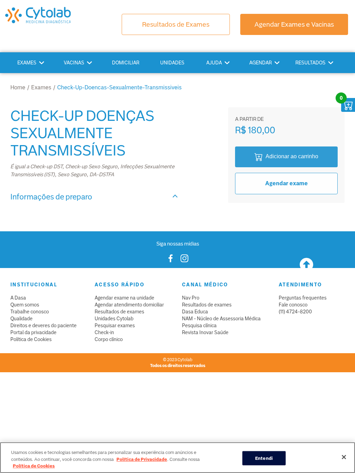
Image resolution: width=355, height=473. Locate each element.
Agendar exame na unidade (124, 298)
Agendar (260, 62)
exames (41, 87)
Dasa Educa (195, 311)
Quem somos (24, 304)
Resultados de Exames (175, 24)
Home (17, 87)
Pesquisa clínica (199, 325)
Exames (26, 62)
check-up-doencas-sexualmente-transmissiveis (119, 87)
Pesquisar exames (115, 325)
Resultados (310, 62)
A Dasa (18, 298)
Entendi (264, 458)
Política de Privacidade (141, 459)
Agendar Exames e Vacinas (294, 24)
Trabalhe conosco (29, 311)
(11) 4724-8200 (295, 311)
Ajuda (214, 62)
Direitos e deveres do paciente (43, 325)
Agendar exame (286, 183)
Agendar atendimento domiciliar (129, 304)
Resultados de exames (119, 311)
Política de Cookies (31, 339)
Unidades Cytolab (114, 318)
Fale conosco (293, 304)
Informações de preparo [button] (51, 197)
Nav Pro (190, 298)
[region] (177, 457)
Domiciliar (125, 62)
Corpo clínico (109, 339)
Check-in (104, 332)
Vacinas (74, 62)
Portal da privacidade (33, 332)
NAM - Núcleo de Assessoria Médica (221, 318)
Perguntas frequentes (303, 298)
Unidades (172, 62)
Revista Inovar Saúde (205, 332)
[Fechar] (344, 457)
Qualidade (21, 318)
